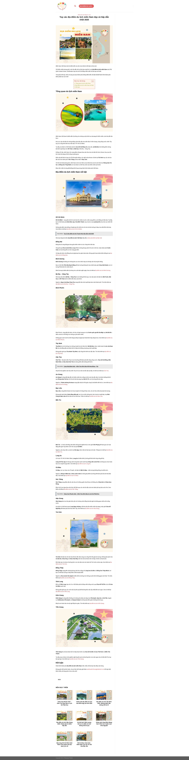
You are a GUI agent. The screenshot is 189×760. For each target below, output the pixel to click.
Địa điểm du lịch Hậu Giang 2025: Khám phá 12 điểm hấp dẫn (64, 724)
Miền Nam (80, 14)
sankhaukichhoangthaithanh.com (95, 669)
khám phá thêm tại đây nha (94, 238)
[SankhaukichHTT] (63, 6)
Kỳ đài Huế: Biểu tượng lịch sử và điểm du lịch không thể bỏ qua (84, 724)
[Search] (75, 6)
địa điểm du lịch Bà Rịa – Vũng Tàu (65, 284)
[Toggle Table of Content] (91, 81)
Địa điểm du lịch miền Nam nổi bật (84, 85)
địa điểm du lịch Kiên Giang (96, 603)
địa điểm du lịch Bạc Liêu (95, 396)
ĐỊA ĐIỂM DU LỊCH (86, 6)
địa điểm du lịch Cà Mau (71, 475)
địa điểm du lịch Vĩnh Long (63, 591)
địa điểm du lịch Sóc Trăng (71, 489)
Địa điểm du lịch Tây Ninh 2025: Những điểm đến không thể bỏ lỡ (104, 703)
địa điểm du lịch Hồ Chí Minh (74, 229)
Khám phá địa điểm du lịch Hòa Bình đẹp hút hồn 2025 (84, 702)
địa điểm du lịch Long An (84, 463)
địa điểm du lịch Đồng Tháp (67, 577)
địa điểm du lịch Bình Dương (102, 270)
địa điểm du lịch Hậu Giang (92, 508)
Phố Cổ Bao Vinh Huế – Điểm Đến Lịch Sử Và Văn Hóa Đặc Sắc (84, 744)
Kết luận (77, 87)
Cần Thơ (106, 370)
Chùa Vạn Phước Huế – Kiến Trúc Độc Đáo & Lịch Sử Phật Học (64, 703)
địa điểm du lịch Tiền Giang (76, 659)
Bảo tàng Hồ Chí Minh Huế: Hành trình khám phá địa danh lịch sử (64, 744)
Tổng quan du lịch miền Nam (83, 83)
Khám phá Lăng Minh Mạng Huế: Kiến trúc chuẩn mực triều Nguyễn (104, 724)
